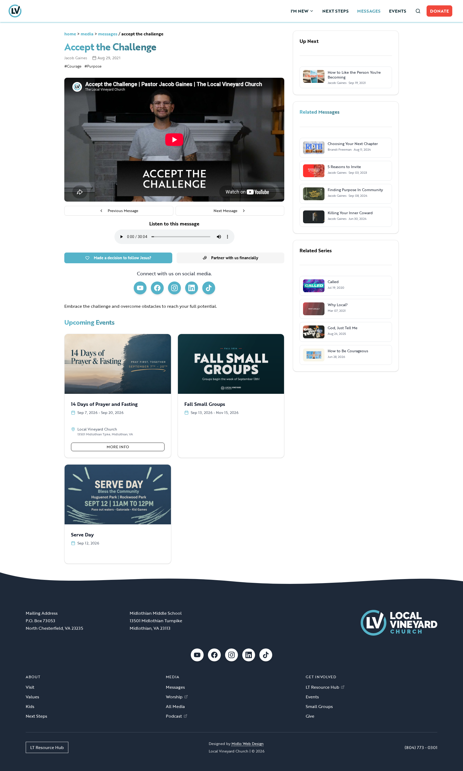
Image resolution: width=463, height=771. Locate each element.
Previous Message (123, 210)
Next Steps (36, 716)
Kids (30, 706)
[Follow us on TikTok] (208, 287)
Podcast (174, 716)
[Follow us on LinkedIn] (191, 287)
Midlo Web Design (248, 743)
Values (32, 697)
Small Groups (319, 706)
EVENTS (397, 11)
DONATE (439, 11)
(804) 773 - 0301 (421, 747)
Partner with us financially (234, 258)
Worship (174, 697)
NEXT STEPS (335, 11)
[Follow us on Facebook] (157, 287)
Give (310, 716)
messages (107, 34)
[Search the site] (418, 11)
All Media (175, 706)
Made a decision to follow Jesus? (122, 258)
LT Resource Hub (322, 687)
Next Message (225, 210)
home (70, 34)
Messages (175, 687)
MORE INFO (118, 447)
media (87, 34)
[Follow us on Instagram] (174, 287)
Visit (30, 687)
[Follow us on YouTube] (140, 287)
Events (312, 697)
